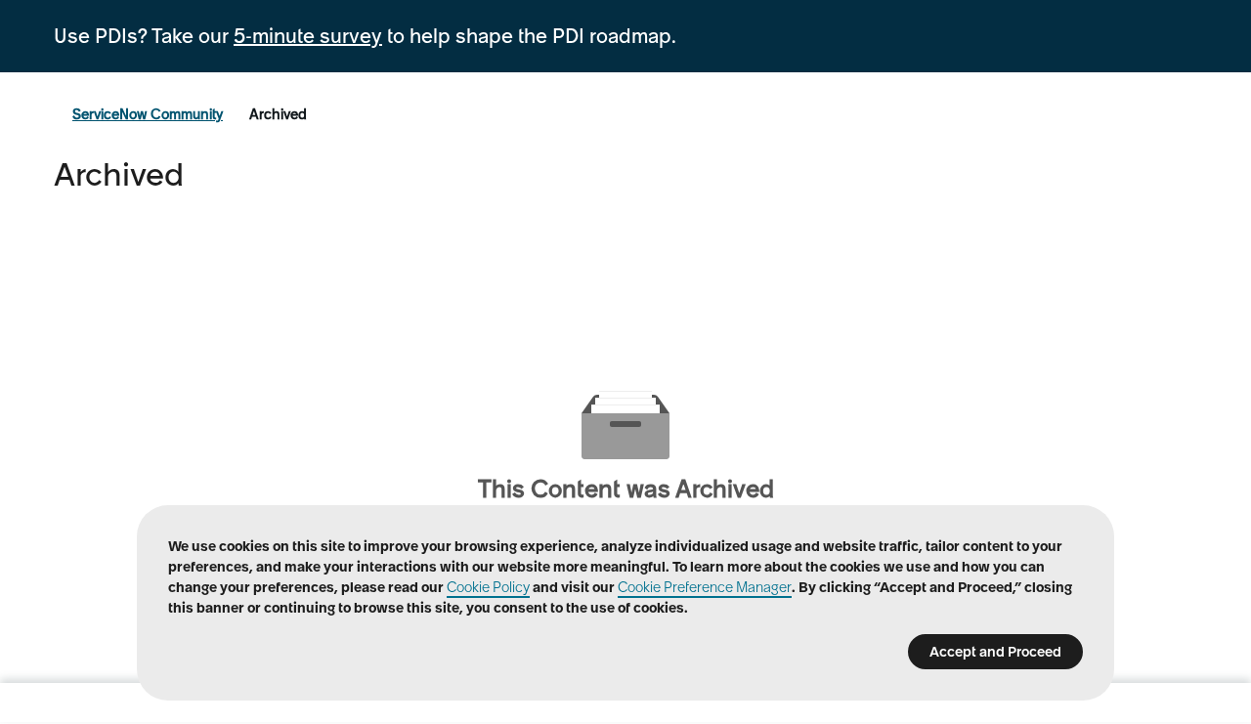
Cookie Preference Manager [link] (705, 587)
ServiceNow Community (147, 114)
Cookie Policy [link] (488, 587)
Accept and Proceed (995, 651)
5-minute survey (308, 36)
